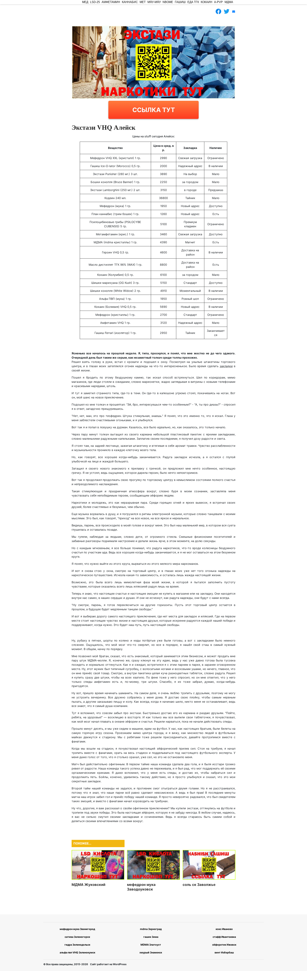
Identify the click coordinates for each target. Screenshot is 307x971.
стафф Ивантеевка (224, 936)
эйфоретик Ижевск (224, 944)
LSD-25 (95, 2)
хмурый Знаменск (150, 952)
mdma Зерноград (151, 928)
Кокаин (206, 2)
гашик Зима (150, 936)
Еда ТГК (193, 2)
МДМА (229, 2)
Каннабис (130, 2)
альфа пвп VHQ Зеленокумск (77, 952)
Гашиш (180, 2)
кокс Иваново (224, 928)
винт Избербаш (224, 952)
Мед (85, 2)
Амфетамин (111, 2)
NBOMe (168, 2)
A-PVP (218, 2)
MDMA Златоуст (151, 944)
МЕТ (143, 2)
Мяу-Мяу (154, 2)
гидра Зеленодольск (77, 944)
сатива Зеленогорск (77, 936)
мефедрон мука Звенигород (77, 928)
